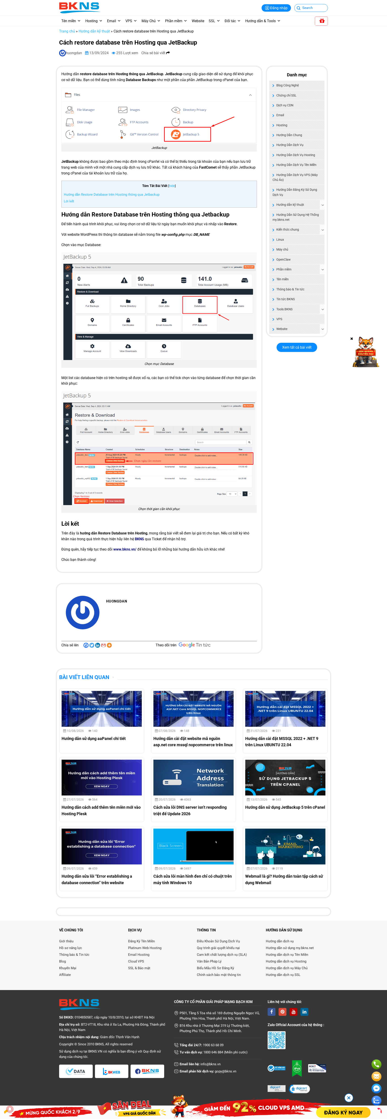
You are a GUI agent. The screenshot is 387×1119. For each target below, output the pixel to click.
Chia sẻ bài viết (153, 53)
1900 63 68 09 (213, 1045)
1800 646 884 (213, 1052)
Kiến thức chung (287, 229)
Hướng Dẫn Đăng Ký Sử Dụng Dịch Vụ (295, 192)
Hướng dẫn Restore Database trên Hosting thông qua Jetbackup (111, 195)
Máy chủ (282, 249)
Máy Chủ (149, 21)
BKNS (139, 539)
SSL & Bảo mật (139, 968)
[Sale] (321, 21)
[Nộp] (298, 8)
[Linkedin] (97, 645)
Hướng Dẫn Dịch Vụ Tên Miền (296, 165)
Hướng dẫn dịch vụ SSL (283, 975)
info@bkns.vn (210, 1064)
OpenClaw (283, 259)
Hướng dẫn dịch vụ (280, 941)
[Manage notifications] (9, 1109)
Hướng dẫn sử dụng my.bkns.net (290, 948)
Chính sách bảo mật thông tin (219, 975)
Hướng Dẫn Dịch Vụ (289, 145)
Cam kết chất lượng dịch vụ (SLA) (222, 955)
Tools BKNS (284, 309)
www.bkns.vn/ (124, 549)
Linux (280, 239)
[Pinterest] (282, 1012)
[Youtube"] (293, 1012)
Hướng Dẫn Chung (289, 135)
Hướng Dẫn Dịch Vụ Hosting (295, 155)
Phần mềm (173, 21)
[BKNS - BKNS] (79, 7)
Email (111, 21)
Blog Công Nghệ (287, 85)
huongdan (74, 53)
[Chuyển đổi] (323, 205)
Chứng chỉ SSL (286, 95)
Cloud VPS (136, 961)
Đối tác (230, 21)
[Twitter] (91, 645)
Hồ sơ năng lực (70, 948)
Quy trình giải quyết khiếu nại (218, 948)
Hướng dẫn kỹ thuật (94, 31)
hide (172, 186)
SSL (212, 21)
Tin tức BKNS (285, 299)
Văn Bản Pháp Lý (209, 961)
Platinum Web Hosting (144, 948)
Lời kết (69, 201)
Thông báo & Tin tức (290, 289)
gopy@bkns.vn (225, 1071)
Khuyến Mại (67, 968)
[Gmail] (103, 645)
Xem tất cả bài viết (297, 347)
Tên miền (68, 21)
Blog (62, 961)
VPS (128, 21)
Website (198, 21)
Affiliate (65, 975)
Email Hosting (138, 955)
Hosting (91, 21)
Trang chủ (67, 31)
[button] (299, 1089)
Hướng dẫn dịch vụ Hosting (286, 961)
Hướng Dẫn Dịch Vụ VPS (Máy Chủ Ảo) (295, 177)
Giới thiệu (66, 941)
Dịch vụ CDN (284, 105)
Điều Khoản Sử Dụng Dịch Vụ (218, 941)
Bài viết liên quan (84, 677)
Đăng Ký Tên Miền (141, 941)
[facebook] (271, 1012)
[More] (109, 645)
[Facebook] (86, 645)
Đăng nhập (279, 8)
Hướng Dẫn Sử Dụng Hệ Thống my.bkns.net (296, 217)
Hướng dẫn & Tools (260, 21)
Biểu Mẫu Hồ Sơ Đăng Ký (215, 968)
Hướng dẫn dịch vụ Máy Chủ (286, 968)
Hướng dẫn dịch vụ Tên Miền (287, 955)
